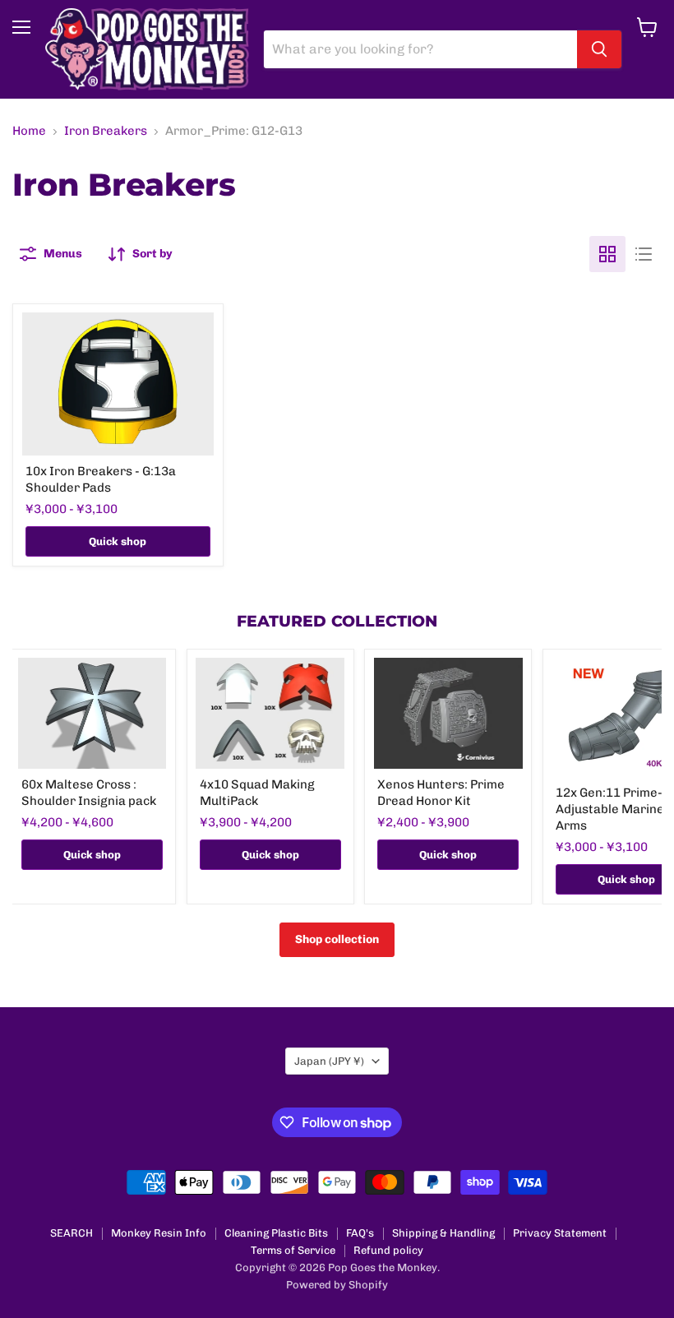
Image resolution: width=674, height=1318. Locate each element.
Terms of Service (293, 1250)
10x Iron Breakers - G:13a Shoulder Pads (100, 479)
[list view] (644, 254)
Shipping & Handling (443, 1233)
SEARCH (71, 1233)
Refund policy (388, 1250)
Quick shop (117, 541)
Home (29, 131)
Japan (329, 1061)
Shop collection (337, 939)
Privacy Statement (560, 1233)
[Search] (599, 49)
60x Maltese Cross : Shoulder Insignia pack (88, 792)
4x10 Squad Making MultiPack (257, 792)
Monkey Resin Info (158, 1233)
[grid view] (607, 254)
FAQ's (360, 1233)
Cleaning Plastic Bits (276, 1233)
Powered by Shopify (337, 1285)
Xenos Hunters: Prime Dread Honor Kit (441, 792)
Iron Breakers (105, 131)
